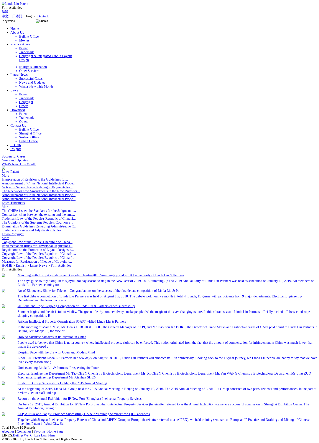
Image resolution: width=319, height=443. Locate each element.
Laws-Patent (10, 171)
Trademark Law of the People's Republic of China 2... (39, 218)
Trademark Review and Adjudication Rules (31, 230)
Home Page (55, 431)
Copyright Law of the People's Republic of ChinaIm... (39, 254)
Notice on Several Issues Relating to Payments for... (37, 187)
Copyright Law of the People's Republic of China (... (38, 257)
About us (8, 431)
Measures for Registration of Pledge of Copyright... (37, 261)
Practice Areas (20, 44)
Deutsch (43, 16)
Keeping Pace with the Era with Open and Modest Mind (56, 352)
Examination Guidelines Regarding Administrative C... (39, 226)
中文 (5, 16)
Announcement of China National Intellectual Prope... (39, 183)
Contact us (24, 431)
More (5, 175)
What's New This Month (19, 164)
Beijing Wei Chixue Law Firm (34, 435)
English (21, 265)
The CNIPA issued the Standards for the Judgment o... (39, 210)
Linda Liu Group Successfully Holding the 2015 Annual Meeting (62, 383)
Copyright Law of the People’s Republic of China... (37, 242)
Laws (14, 90)
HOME (7, 265)
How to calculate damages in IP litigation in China (52, 337)
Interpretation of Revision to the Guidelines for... (35, 179)
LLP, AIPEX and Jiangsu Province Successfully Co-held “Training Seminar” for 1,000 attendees (84, 414)
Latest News (19, 74)
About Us (17, 32)
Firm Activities (61, 265)
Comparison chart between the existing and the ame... (38, 214)
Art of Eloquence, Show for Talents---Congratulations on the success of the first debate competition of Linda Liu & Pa (98, 290)
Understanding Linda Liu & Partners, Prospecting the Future (59, 368)
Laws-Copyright (13, 234)
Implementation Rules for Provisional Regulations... (37, 246)
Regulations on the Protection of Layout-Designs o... (38, 250)
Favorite (39, 431)
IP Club (15, 145)
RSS (5, 11)
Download (17, 110)
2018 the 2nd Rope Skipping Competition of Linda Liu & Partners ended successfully (76, 306)
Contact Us (18, 125)
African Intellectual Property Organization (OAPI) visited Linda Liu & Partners (72, 321)
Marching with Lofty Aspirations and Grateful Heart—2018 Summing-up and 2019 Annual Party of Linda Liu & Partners (101, 275)
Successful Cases (13, 156)
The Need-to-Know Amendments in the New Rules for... (41, 191)
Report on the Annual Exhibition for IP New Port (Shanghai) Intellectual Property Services (79, 398)
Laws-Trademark (13, 203)
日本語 (17, 16)
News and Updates (15, 160)
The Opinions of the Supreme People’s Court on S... (37, 222)
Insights (15, 149)
